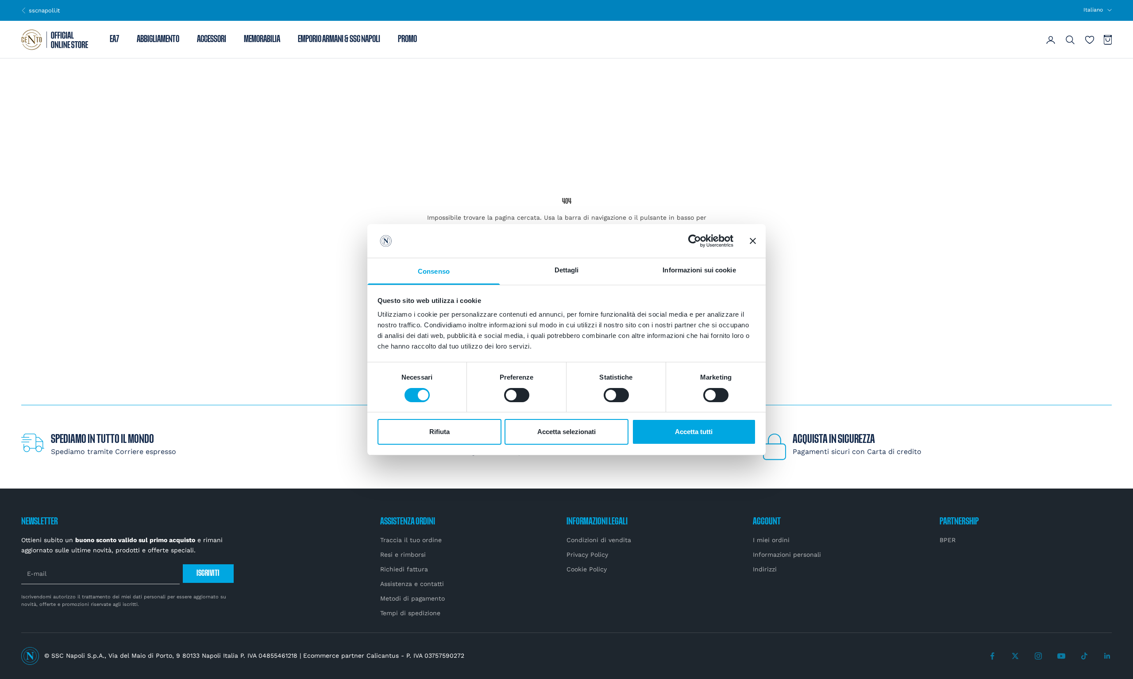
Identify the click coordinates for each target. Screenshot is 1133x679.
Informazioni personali (787, 554)
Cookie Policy (586, 569)
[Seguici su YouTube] (1061, 656)
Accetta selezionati (566, 431)
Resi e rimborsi (403, 554)
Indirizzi (765, 569)
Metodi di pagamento (412, 598)
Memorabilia (262, 40)
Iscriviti (208, 573)
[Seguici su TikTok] (1084, 656)
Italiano (1093, 10)
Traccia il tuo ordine (411, 539)
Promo (407, 40)
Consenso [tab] (434, 271)
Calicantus (382, 655)
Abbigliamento (158, 40)
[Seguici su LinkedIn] (1107, 656)
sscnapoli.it (40, 10)
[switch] (516, 395)
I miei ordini (771, 539)
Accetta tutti (694, 431)
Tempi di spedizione (410, 613)
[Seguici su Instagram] (1038, 656)
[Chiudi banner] (753, 241)
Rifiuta (439, 431)
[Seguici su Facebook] (992, 656)
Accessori (211, 40)
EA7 (114, 40)
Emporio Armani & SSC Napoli (339, 40)
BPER (948, 539)
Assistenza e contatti (412, 583)
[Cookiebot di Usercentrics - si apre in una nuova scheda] (694, 241)
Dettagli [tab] (567, 270)
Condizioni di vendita (598, 539)
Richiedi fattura (404, 569)
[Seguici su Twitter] (1015, 656)
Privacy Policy (587, 554)
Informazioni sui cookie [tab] (699, 270)
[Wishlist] (1089, 40)
